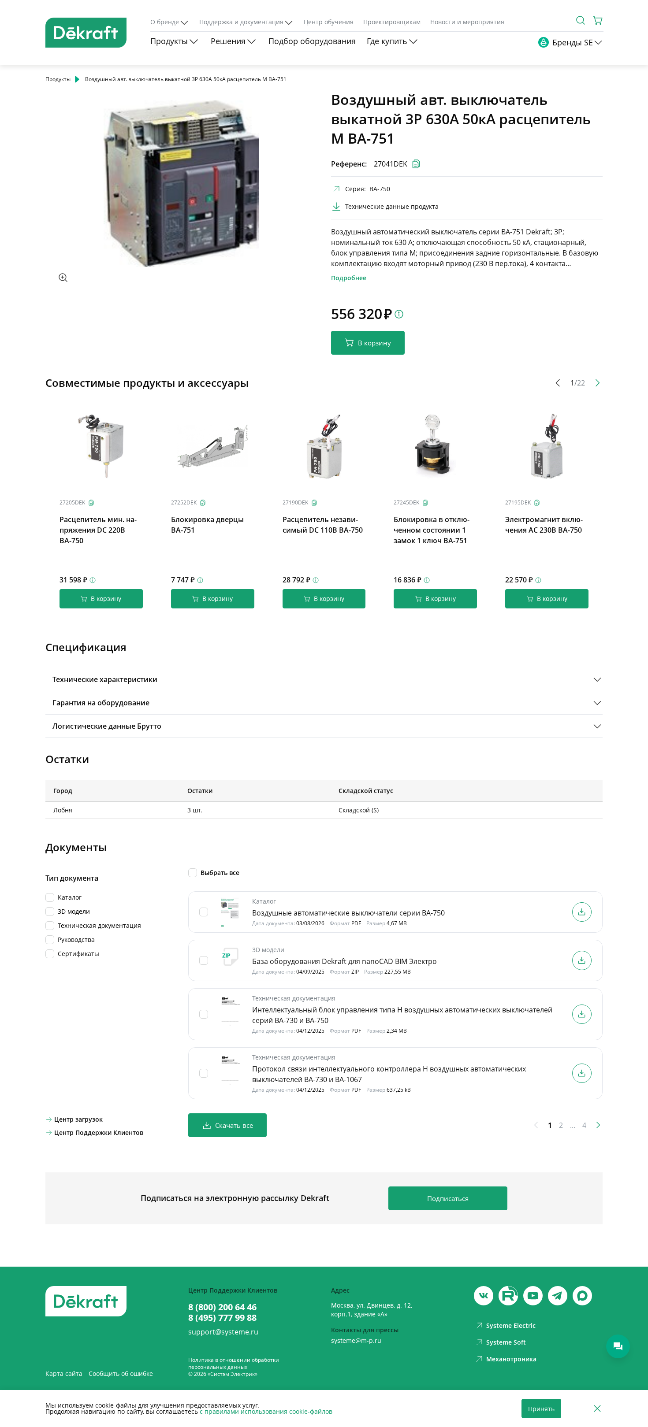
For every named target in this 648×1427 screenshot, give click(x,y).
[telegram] (557, 1295)
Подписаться (448, 1198)
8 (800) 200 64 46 (222, 1307)
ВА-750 (379, 189)
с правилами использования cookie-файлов (266, 1411)
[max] (582, 1295)
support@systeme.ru (223, 1331)
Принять (541, 1409)
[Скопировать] (91, 502)
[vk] (483, 1295)
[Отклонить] (597, 1408)
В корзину (374, 342)
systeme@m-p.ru (356, 1340)
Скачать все (234, 1125)
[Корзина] (598, 20)
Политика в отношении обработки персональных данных (233, 1363)
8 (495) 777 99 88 (222, 1317)
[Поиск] (580, 20)
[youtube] (508, 1295)
